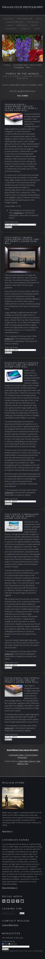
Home (37, 29)
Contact (25, 29)
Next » (28, 67)
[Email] (9, 901)
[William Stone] (22, 8)
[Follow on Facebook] (18, 901)
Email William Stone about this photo (22, 750)
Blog (39, 19)
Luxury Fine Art (14, 22)
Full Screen (22, 96)
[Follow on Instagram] (13, 901)
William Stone (39, 951)
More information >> (10, 888)
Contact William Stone (10, 925)
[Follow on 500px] (4, 901)
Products (22, 25)
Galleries (8, 19)
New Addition (25, 19)
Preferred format (8, 941)
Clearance (11, 29)
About (34, 25)
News (10, 25)
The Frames (33, 22)
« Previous (7, 65)
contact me (18, 213)
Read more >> (7, 831)
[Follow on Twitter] (23, 901)
